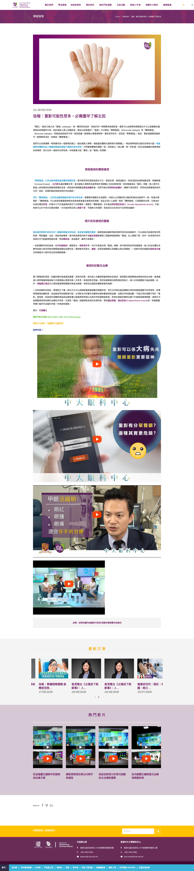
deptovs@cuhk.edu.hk (89, 857)
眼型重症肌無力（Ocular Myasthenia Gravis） (133, 204)
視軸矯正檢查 (43, 284)
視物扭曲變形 (116, 187)
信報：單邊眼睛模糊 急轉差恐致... (80, 686)
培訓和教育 (76, 5)
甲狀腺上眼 (48, 868)
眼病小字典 (135, 5)
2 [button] (99, 697)
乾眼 (67, 868)
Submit (158, 831)
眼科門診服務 (105, 5)
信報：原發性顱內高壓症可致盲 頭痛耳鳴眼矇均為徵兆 (97, 622)
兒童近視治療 (144, 868)
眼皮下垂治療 (87, 868)
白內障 (55, 184)
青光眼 (14, 868)
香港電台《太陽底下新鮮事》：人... (112, 686)
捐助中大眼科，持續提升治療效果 (48, 323)
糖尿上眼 (112, 868)
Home (117, 16)
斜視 (45, 204)
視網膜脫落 (100, 868)
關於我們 (49, 5)
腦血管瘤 (94, 236)
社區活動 (121, 5)
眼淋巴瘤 (155, 249)
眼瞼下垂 (81, 208)
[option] (47, 676)
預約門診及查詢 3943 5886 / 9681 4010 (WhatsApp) (56, 317)
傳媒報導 (167, 5)
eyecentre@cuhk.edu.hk (133, 857)
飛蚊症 (59, 868)
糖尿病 (66, 239)
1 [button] (95, 697)
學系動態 (62, 5)
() (138, 300)
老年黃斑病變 (26, 868)
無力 (126, 300)
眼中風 (75, 868)
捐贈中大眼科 (152, 5)
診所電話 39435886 (127, 868)
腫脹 (94, 249)
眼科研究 (90, 5)
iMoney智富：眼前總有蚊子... (47, 686)
